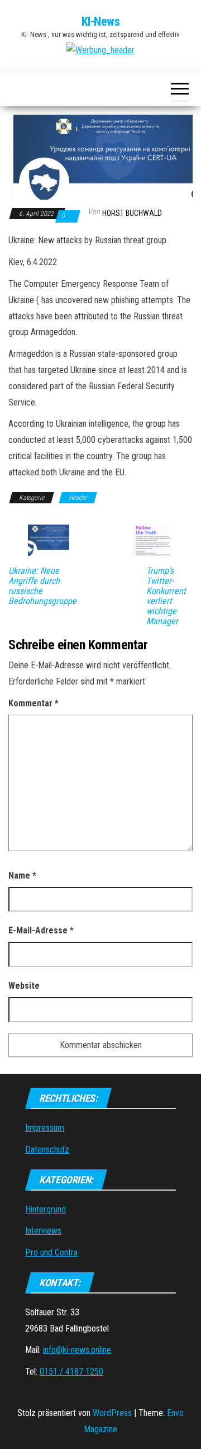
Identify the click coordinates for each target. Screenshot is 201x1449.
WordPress (112, 1413)
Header (78, 498)
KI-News (101, 22)
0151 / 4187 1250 (71, 1371)
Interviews (43, 1230)
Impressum (44, 1127)
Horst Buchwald (132, 213)
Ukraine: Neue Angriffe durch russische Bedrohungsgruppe (42, 586)
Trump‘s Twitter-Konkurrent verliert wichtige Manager (166, 596)
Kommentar (33, 703)
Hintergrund (45, 1209)
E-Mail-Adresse (41, 930)
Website (24, 985)
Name (22, 875)
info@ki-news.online (77, 1349)
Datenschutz (47, 1149)
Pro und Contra (51, 1252)
